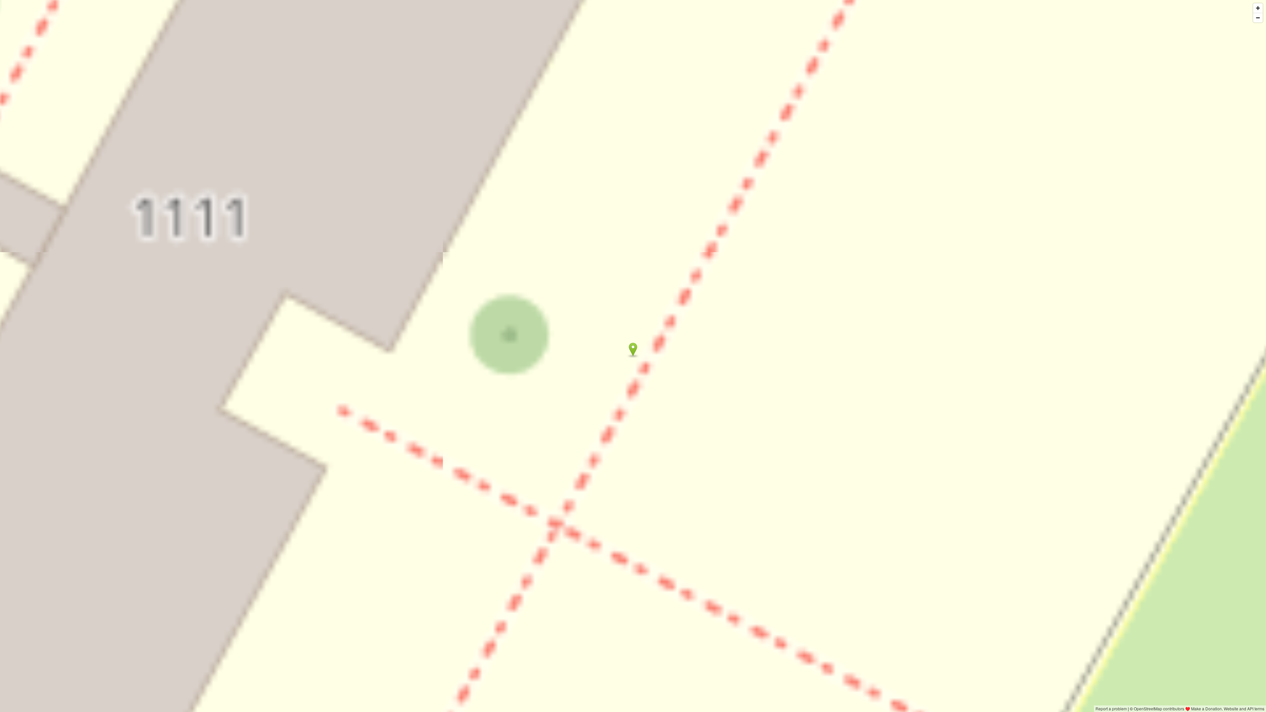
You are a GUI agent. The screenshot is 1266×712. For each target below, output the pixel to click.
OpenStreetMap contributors (1159, 708)
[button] (633, 349)
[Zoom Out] (1258, 17)
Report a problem (1111, 708)
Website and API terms (1244, 708)
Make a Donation (1206, 708)
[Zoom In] (1258, 8)
